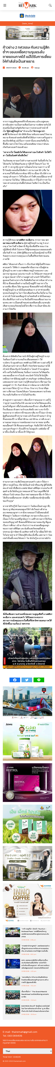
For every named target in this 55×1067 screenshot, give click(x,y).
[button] (27, 33)
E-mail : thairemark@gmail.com (20, 1032)
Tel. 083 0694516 (12, 1036)
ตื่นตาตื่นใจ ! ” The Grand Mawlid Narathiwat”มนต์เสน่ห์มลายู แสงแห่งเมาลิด (35, 994)
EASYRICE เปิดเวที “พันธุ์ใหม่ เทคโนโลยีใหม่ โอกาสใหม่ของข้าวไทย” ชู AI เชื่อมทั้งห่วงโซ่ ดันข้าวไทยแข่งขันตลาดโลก (35, 1008)
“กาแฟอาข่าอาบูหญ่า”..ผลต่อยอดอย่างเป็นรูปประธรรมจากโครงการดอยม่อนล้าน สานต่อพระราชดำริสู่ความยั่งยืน (35, 948)
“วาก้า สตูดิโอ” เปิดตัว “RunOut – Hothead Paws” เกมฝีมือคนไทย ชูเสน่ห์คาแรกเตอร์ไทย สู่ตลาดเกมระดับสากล (35, 933)
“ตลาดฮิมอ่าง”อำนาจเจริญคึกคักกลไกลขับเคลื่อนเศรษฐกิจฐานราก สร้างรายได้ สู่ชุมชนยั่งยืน (34, 980)
